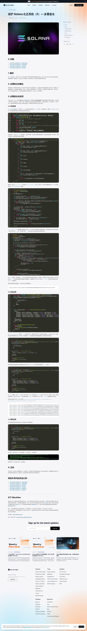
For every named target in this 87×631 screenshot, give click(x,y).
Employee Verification (40, 611)
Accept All (81, 626)
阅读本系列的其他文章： (68, 35)
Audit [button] (28, 5)
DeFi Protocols (62, 571)
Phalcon (16, 504)
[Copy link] (73, 44)
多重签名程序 (27, 100)
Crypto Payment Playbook (53, 616)
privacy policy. (46, 627)
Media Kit (37, 609)
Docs (48, 604)
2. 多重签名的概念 (67, 28)
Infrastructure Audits (40, 574)
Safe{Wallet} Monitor (40, 579)
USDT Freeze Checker (52, 579)
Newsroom (37, 606)
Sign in (71, 5)
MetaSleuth (33, 504)
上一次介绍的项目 (13, 109)
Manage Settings (27, 627)
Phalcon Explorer (51, 571)
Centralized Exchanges (64, 574)
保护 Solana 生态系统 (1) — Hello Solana (18, 63)
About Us (37, 602)
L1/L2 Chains (62, 576)
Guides (48, 613)
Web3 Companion (39, 595)
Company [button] (54, 5)
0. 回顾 (65, 24)
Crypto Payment (63, 581)
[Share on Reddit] (67, 44)
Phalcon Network (39, 586)
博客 (13, 77)
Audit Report (50, 602)
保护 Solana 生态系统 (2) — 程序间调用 (18, 64)
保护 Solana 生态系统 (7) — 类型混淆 (18, 489)
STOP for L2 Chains (39, 581)
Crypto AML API (39, 590)
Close (75, 626)
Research (49, 611)
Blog (48, 609)
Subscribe (55, 528)
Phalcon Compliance (40, 583)
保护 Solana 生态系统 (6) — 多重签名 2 (18, 488)
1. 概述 (65, 26)
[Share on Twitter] (64, 44)
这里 (39, 103)
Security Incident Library (52, 606)
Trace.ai (37, 593)
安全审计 (47, 502)
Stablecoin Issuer (63, 579)
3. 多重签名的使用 (67, 30)
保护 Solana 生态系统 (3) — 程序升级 (18, 66)
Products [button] (34, 5)
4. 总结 (65, 33)
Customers (37, 604)
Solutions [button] (41, 5)
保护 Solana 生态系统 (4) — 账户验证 (18, 67)
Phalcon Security (39, 576)
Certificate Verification (40, 613)
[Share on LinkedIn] (70, 44)
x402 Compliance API (52, 581)
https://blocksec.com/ (17, 514)
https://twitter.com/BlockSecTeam (24, 517)
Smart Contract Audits (40, 571)
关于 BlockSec (67, 37)
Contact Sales (79, 5)
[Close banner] (85, 1)
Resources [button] (47, 5)
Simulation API (50, 576)
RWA (60, 583)
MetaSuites (10, 506)
